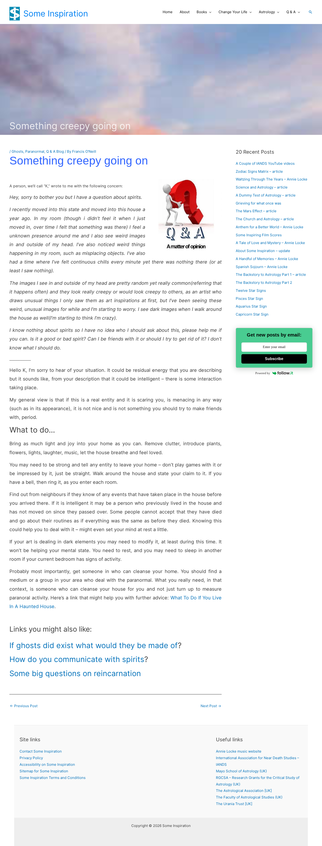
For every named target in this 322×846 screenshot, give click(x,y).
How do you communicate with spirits (76, 659)
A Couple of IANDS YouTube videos (265, 163)
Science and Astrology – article (262, 187)
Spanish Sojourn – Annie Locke (262, 267)
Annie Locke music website (238, 751)
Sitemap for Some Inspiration (44, 771)
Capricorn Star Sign (252, 314)
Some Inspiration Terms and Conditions (53, 777)
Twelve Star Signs (251, 290)
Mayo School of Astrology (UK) (241, 771)
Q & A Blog (55, 151)
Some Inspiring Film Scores (259, 235)
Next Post (211, 706)
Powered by (262, 373)
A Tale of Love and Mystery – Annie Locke (270, 243)
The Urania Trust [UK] (234, 804)
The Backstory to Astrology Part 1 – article (271, 274)
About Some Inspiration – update (263, 251)
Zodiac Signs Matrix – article (259, 171)
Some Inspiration (55, 13)
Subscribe (274, 359)
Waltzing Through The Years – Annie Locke (271, 179)
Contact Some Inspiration (41, 751)
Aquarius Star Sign (251, 306)
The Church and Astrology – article (265, 219)
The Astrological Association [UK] (244, 790)
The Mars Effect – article (256, 211)
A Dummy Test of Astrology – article (266, 195)
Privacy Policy (31, 758)
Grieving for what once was (258, 203)
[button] (209, 12)
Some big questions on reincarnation (75, 673)
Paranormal (34, 151)
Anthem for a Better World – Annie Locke (269, 227)
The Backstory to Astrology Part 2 (264, 282)
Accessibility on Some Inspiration (47, 764)
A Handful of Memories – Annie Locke (267, 259)
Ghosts (17, 151)
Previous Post (23, 706)
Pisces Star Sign (249, 298)
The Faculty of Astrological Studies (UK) (249, 797)
